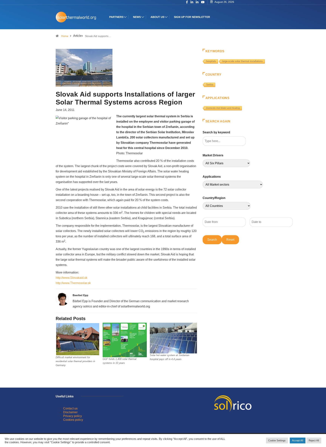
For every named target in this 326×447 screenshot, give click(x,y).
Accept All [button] (297, 440)
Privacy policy (72, 416)
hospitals (211, 61)
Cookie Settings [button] (277, 440)
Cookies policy (73, 419)
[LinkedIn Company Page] (197, 2)
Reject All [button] (314, 440)
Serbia (209, 84)
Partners (116, 16)
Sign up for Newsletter (192, 16)
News (137, 16)
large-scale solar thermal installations (242, 61)
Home (64, 36)
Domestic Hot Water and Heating (223, 108)
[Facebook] (187, 2)
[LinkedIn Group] (192, 2)
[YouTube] (203, 2)
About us (157, 16)
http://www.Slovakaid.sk (71, 277)
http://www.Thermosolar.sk (73, 283)
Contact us (70, 408)
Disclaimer (70, 412)
